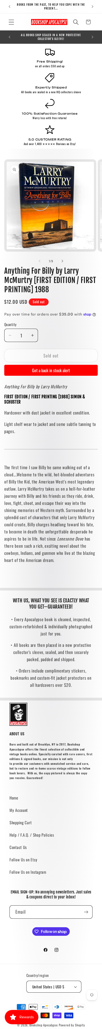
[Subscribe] (86, 912)
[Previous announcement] (9, 6)
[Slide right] (62, 261)
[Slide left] (39, 261)
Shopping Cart (20, 822)
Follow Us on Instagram (27, 872)
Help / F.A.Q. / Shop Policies (31, 835)
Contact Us (18, 847)
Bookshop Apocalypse (43, 1025)
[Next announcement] (92, 6)
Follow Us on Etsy (23, 860)
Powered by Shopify (72, 1025)
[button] (11, 22)
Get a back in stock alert (51, 370)
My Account (18, 810)
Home (13, 798)
